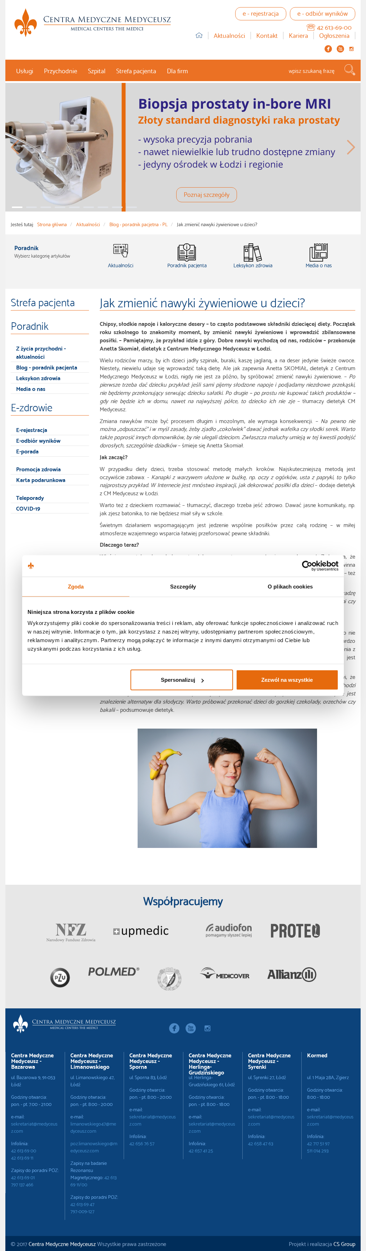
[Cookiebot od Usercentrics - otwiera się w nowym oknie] (307, 565)
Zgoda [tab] (76, 586)
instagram (351, 49)
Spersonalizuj (178, 680)
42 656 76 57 (141, 1143)
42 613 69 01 (23, 1177)
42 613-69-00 (334, 26)
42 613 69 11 (22, 1157)
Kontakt (267, 35)
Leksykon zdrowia (38, 377)
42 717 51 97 (318, 1143)
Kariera (298, 35)
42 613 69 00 (23, 1150)
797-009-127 (82, 1211)
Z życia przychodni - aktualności (41, 352)
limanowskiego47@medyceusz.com (93, 1127)
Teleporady (30, 497)
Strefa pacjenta (136, 70)
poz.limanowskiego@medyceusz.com (93, 1147)
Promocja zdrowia (38, 468)
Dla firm (177, 70)
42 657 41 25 (201, 1150)
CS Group (344, 1243)
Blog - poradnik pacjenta (46, 367)
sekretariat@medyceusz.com (34, 1127)
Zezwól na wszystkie (287, 680)
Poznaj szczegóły (206, 193)
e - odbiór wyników (322, 12)
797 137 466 (22, 1184)
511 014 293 (317, 1150)
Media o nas (30, 388)
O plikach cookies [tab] (290, 586)
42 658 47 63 (260, 1143)
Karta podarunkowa (40, 479)
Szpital (96, 70)
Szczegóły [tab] (183, 586)
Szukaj (350, 69)
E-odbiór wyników (38, 440)
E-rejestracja (31, 429)
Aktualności (229, 35)
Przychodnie (60, 70)
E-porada (27, 451)
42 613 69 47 (82, 1204)
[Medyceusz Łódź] (92, 22)
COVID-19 (28, 508)
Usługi (24, 70)
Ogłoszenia (334, 35)
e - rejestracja (261, 12)
